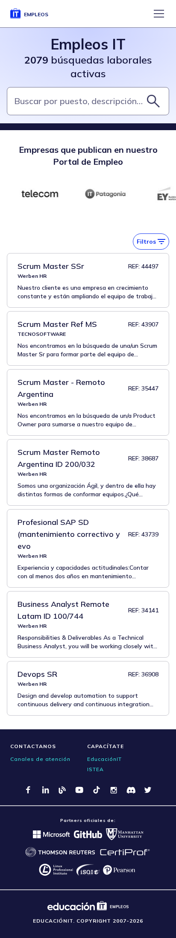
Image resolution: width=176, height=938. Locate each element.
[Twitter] (148, 790)
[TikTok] (96, 790)
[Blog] (62, 790)
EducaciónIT (104, 759)
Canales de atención (40, 759)
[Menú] (159, 13)
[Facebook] (28, 790)
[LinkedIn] (45, 790)
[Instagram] (114, 790)
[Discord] (131, 790)
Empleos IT (88, 44)
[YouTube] (79, 790)
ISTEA (95, 769)
